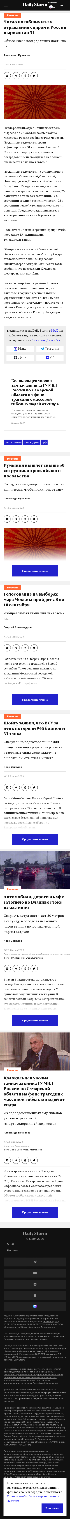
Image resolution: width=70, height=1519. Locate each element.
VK (58, 340)
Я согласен (52, 1508)
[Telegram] (35, 1262)
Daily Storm (35, 5)
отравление (13, 442)
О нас (10, 1243)
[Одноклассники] (35, 1295)
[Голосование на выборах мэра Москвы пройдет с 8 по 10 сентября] (7, 647)
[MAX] (35, 1306)
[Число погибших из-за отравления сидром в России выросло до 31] (7, 75)
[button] (6, 6)
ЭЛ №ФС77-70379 (36, 1324)
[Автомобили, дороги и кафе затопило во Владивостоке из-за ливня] (7, 968)
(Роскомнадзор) (51, 1321)
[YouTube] (35, 1273)
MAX (54, 330)
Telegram (38, 340)
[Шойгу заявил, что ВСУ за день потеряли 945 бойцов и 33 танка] (7, 787)
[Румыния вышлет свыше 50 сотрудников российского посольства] (7, 519)
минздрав (31, 442)
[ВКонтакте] (35, 1284)
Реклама (12, 1250)
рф (44, 442)
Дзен (49, 340)
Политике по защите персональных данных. (26, 1339)
